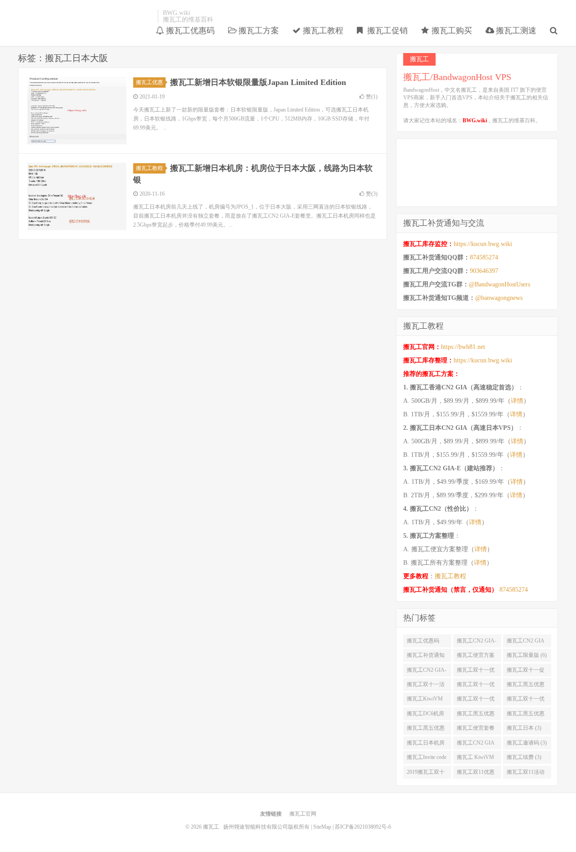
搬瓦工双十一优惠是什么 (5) (476, 686)
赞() (372, 97)
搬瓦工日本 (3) (524, 728)
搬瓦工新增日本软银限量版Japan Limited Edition (258, 82)
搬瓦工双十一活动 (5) (426, 686)
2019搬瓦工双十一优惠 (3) (426, 774)
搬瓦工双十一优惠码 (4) (525, 700)
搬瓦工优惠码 (189, 30)
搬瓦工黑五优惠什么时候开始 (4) (527, 715)
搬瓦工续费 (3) (524, 757)
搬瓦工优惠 (149, 82)
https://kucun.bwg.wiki (483, 244)
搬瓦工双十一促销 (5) (525, 672)
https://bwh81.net (463, 346)
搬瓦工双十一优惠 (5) (476, 672)
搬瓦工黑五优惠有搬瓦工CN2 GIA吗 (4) (426, 730)
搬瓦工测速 (515, 30)
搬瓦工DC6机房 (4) (425, 715)
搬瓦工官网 (302, 814)
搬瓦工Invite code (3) (426, 759)
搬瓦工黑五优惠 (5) (525, 686)
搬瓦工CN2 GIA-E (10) (476, 642)
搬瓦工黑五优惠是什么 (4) (476, 715)
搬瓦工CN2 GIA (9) (525, 642)
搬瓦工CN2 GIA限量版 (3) (476, 744)
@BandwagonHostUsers (499, 284)
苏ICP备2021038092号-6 (363, 827)
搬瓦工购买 (450, 30)
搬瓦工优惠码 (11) (423, 642)
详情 (517, 400)
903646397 (484, 271)
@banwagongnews (498, 297)
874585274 (484, 257)
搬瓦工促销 (386, 30)
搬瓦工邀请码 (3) (527, 743)
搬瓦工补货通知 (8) (426, 657)
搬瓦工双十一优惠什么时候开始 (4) (476, 700)
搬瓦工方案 (257, 30)
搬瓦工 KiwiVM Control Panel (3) (475, 759)
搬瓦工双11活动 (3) (525, 774)
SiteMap (322, 827)
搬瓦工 (85, 16)
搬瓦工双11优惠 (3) (476, 774)
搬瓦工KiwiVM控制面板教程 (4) (427, 700)
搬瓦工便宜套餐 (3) (476, 730)
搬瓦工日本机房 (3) (426, 744)
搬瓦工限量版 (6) (527, 655)
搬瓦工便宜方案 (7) (476, 657)
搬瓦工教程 (322, 30)
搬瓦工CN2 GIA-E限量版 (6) (426, 672)
